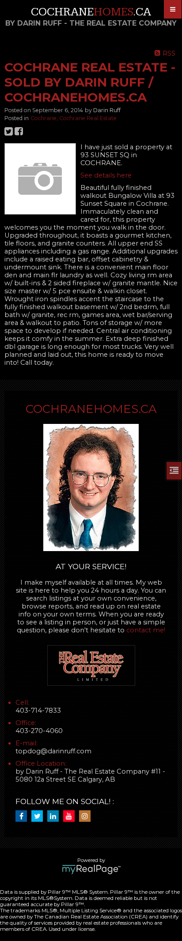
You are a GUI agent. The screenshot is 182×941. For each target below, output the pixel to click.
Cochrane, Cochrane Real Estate (73, 118)
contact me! (145, 630)
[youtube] (71, 816)
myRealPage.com (91, 869)
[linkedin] (55, 816)
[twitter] (39, 816)
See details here (106, 175)
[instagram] (87, 816)
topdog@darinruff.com (53, 751)
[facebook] (23, 816)
